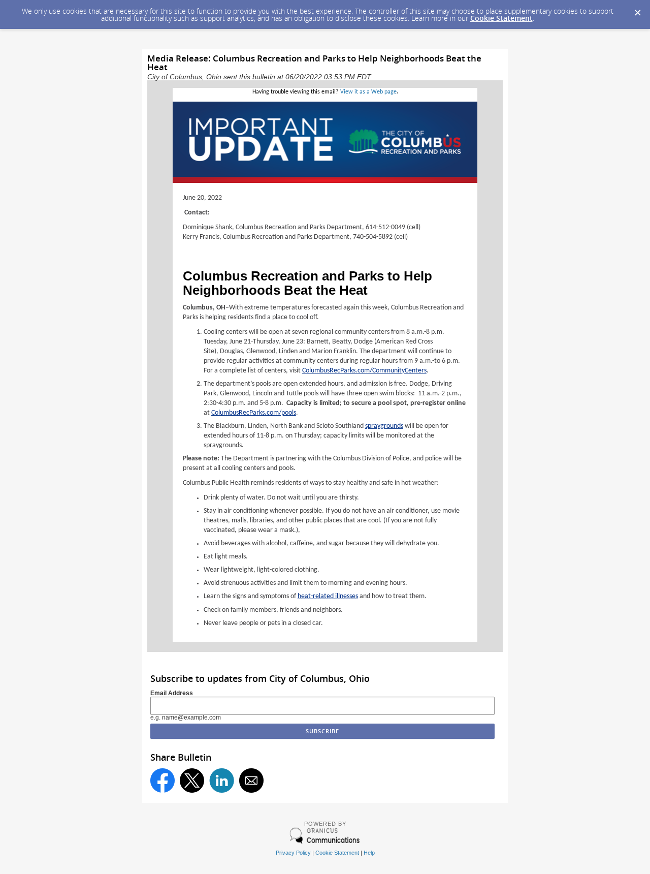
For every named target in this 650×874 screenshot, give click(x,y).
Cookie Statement (501, 18)
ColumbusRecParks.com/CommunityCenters (364, 370)
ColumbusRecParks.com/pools (253, 413)
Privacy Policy (293, 853)
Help (369, 853)
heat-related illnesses (328, 596)
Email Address (171, 693)
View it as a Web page (368, 92)
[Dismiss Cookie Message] (637, 9)
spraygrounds (384, 426)
